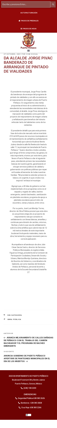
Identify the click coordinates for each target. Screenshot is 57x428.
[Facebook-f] (28, 415)
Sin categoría (14, 315)
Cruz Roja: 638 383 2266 (31, 407)
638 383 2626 (39, 398)
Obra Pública (14, 319)
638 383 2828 (36, 403)
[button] (28, 51)
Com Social (32, 54)
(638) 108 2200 (29, 388)
